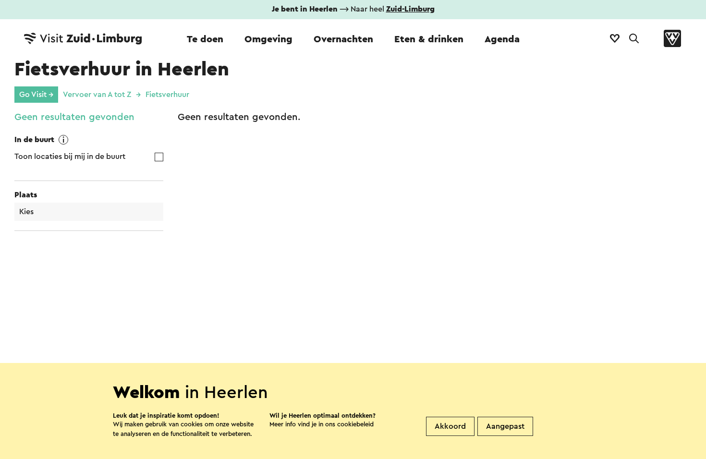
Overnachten (343, 39)
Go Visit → (36, 94)
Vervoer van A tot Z (97, 94)
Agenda (502, 39)
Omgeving (268, 39)
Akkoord (450, 426)
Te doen (205, 39)
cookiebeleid (355, 424)
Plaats (25, 195)
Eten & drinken (428, 39)
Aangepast (505, 426)
